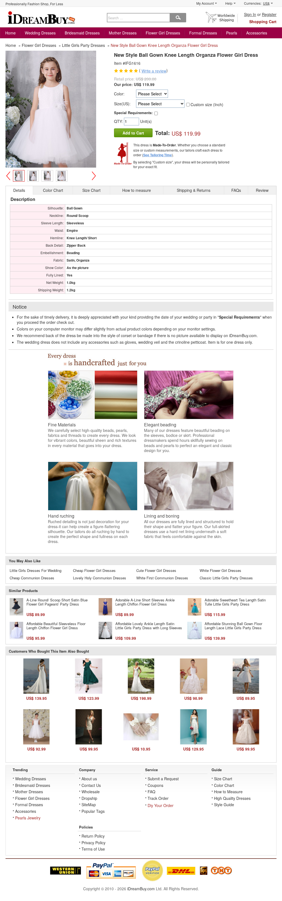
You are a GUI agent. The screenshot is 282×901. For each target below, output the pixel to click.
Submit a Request (163, 778)
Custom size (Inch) (207, 104)
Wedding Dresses (40, 33)
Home (10, 33)
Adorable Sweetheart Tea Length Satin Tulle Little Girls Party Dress (235, 602)
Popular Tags (93, 811)
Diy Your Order (160, 805)
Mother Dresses (123, 33)
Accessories (256, 33)
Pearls (231, 33)
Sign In (250, 14)
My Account (205, 3)
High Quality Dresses (232, 798)
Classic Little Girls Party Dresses (226, 577)
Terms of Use (93, 849)
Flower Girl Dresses (163, 33)
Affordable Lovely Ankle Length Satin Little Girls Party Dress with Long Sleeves (148, 626)
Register (269, 14)
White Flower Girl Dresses (220, 570)
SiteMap (89, 804)
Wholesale (91, 791)
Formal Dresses (203, 33)
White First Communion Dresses (162, 577)
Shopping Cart (262, 21)
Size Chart (223, 778)
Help (228, 3)
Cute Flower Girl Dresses (156, 570)
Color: (119, 93)
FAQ (151, 791)
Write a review (154, 71)
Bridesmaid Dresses (82, 33)
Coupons (155, 785)
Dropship (89, 798)
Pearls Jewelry (27, 818)
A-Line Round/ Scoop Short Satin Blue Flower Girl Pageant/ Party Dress (57, 602)
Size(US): (122, 103)
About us (89, 778)
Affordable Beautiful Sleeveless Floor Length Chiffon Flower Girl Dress (55, 626)
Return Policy (93, 836)
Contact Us (91, 785)
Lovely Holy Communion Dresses (99, 577)
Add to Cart (133, 133)
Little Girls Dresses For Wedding (35, 570)
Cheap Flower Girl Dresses (94, 570)
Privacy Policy (93, 842)
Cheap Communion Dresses (32, 577)
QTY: (119, 121)
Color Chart (224, 785)
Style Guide (224, 804)
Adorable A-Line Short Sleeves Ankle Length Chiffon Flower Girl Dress (145, 602)
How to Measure (228, 791)
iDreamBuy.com (141, 888)
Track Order (158, 798)
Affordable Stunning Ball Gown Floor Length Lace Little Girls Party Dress (233, 626)
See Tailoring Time (157, 154)
